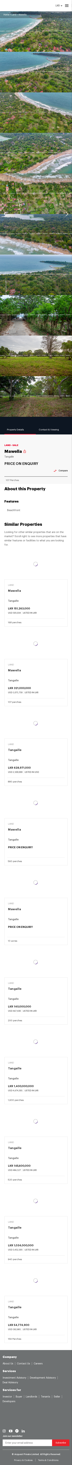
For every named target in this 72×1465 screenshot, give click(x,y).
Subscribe (61, 1442)
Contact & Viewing (49, 429)
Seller (57, 1397)
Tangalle (15, 750)
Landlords (31, 1397)
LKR (58, 5)
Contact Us (23, 1363)
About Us (8, 1363)
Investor (7, 1397)
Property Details (15, 429)
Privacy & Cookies (23, 1460)
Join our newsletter (13, 1436)
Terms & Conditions (48, 1460)
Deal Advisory (10, 1382)
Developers (9, 1401)
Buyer (19, 1397)
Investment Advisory (14, 1378)
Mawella (14, 590)
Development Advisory (43, 1378)
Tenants (45, 1397)
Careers (38, 1363)
